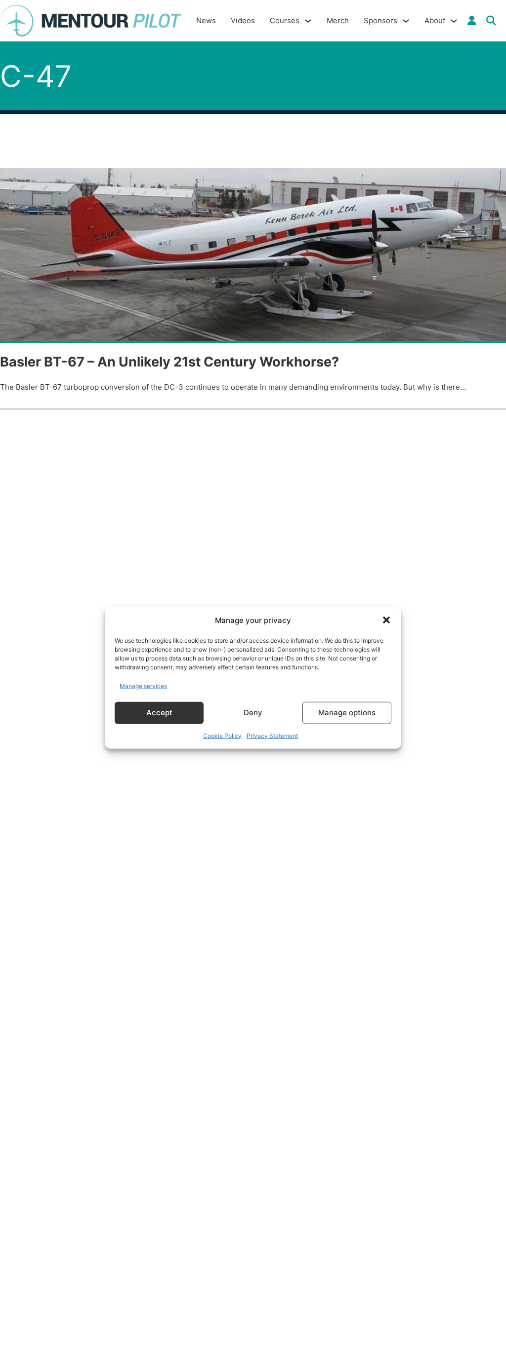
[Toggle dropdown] (471, 21)
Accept (159, 712)
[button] (386, 620)
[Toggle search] (491, 21)
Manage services (143, 686)
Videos (243, 20)
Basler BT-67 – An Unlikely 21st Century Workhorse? (169, 362)
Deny (253, 712)
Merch (338, 20)
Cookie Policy (222, 735)
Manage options (347, 712)
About (434, 20)
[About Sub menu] (454, 21)
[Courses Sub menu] (308, 21)
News (206, 20)
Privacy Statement (272, 735)
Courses (284, 20)
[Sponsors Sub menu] (406, 21)
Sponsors (380, 20)
